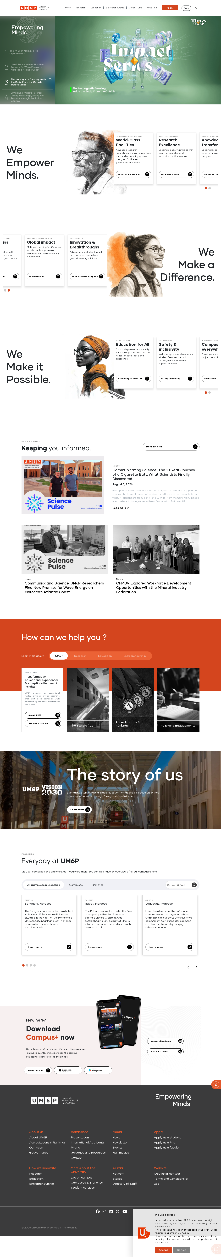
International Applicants (88, 1142)
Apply (170, 7)
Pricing (75, 1147)
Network (118, 1173)
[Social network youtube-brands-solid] (124, 1211)
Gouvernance (38, 1152)
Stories (117, 1178)
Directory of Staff (124, 1183)
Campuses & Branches (87, 1182)
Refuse (181, 1249)
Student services (83, 1187)
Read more (119, 507)
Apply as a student (167, 1137)
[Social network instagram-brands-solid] (103, 1211)
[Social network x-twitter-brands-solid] (117, 1211)
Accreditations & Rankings (47, 1142)
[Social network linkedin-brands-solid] (110, 1211)
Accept (163, 1249)
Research (81, 7)
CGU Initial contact (167, 1173)
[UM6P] (34, 8)
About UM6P (38, 1137)
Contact (77, 1157)
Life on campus (81, 1177)
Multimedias (120, 1152)
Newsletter (120, 1142)
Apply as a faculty (167, 1147)
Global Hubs (135, 7)
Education (95, 7)
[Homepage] (54, 1100)
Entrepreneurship (115, 7)
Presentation (80, 1137)
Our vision (36, 1147)
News (116, 1137)
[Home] (216, 1084)
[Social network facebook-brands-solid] (97, 1211)
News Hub (152, 7)
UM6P (68, 7)
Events (117, 1147)
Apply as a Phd (164, 1142)
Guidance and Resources (88, 1152)
